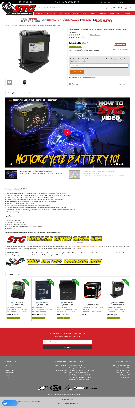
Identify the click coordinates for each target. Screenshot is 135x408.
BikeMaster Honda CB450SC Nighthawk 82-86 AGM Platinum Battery (67, 309)
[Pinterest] (77, 84)
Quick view (17, 288)
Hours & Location (10, 368)
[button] (10, 403)
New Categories (123, 361)
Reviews (32, 93)
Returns (7, 375)
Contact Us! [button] (12, 403)
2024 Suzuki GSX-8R (123, 370)
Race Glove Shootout (75, 365)
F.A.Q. (7, 377)
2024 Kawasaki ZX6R (123, 368)
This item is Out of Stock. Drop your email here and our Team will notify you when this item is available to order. (97, 60)
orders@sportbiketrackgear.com (67, 403)
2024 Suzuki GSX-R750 (122, 372)
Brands (128, 13)
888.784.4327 (72, 2)
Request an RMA (61, 370)
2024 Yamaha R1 (124, 377)
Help (129, 2)
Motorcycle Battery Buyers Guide (87, 246)
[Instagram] (31, 2)
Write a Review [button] (95, 35)
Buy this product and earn (83, 77)
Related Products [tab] (14, 274)
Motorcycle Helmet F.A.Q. (77, 368)
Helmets (39, 13)
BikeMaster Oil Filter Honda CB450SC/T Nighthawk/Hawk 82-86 (92, 309)
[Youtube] (27, 2)
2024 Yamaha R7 (124, 375)
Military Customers (61, 365)
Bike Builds (105, 2)
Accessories (115, 13)
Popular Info (60, 361)
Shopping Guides (76, 361)
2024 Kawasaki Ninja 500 (121, 365)
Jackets (103, 13)
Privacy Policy (10, 370)
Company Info (11, 361)
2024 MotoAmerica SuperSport (79, 380)
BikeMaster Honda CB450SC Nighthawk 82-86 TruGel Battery (42, 309)
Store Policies (9, 372)
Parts (75, 13)
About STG (8, 365)
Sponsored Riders (61, 368)
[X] (24, 2)
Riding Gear (51, 13)
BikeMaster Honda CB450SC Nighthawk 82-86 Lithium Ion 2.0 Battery (17, 309)
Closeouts (64, 13)
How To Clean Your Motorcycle (78, 372)
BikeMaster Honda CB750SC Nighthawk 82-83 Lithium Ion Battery (116, 309)
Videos (22, 93)
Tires (84, 13)
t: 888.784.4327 (67, 399)
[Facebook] (20, 2)
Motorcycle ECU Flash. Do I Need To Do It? (82, 370)
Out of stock (18, 292)
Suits (93, 13)
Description (12, 93)
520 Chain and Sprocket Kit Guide (80, 377)
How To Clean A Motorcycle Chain (79, 375)
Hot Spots (118, 2)
